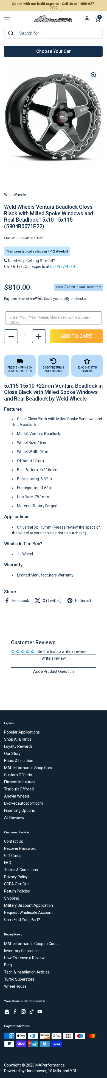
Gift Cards (12, 855)
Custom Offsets (18, 775)
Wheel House (15, 986)
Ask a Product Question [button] (53, 671)
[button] (97, 19)
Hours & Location (18, 760)
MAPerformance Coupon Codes (32, 943)
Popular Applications (22, 732)
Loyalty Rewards (18, 746)
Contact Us (13, 841)
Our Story (12, 753)
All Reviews (14, 817)
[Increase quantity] (39, 336)
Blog (8, 965)
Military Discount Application (28, 905)
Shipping (11, 898)
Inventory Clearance (21, 951)
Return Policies (17, 891)
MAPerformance (50, 1065)
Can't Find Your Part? (22, 919)
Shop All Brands (18, 739)
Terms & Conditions (21, 870)
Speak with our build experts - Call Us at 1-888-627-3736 (53, 5)
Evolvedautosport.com (23, 803)
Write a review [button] (53, 658)
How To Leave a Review (24, 958)
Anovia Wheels (17, 796)
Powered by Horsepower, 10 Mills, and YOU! (41, 1071)
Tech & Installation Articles (27, 972)
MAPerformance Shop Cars (28, 768)
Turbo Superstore (19, 979)
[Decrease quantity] (11, 336)
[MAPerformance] (53, 19)
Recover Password (20, 848)
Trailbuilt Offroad (19, 789)
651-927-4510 (62, 266)
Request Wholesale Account (28, 912)
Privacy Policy (16, 877)
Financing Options (19, 810)
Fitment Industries (19, 782)
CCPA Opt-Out (16, 884)
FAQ (7, 862)
